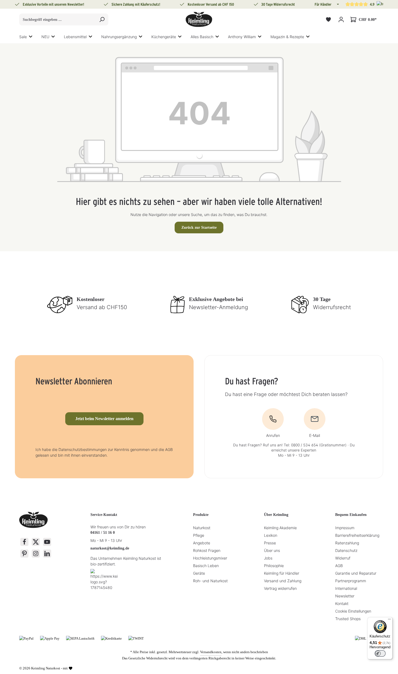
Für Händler (323, 4)
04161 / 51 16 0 (102, 533)
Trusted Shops (348, 618)
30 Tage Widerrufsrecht (278, 4)
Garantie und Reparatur (355, 573)
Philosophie (274, 565)
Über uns (272, 550)
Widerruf (342, 558)
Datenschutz (346, 550)
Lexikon (270, 535)
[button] (337, 4)
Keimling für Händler (281, 573)
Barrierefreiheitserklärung (357, 535)
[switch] (380, 653)
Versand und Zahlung (282, 580)
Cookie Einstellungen (353, 611)
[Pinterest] (24, 553)
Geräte (199, 573)
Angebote (201, 543)
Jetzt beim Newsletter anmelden (104, 418)
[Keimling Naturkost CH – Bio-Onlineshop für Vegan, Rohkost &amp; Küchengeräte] (199, 19)
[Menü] (389, 620)
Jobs (268, 558)
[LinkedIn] (47, 553)
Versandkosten (210, 652)
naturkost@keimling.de (109, 548)
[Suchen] (102, 19)
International (346, 588)
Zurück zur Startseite (199, 227)
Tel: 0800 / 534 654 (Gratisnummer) (315, 445)
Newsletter (344, 596)
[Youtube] (47, 542)
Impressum (344, 527)
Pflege (198, 535)
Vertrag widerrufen (280, 588)
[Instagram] (36, 553)
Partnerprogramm (350, 580)
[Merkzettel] (328, 19)
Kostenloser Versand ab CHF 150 (211, 4)
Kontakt (341, 603)
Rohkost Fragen (206, 550)
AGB (339, 565)
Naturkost (201, 527)
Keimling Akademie (280, 527)
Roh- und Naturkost (210, 580)
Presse (270, 543)
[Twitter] (36, 542)
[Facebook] (24, 542)
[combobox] (57, 19)
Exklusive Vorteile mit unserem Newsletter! (53, 4)
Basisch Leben (206, 565)
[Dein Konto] (341, 19)
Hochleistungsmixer (210, 558)
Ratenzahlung (347, 543)
